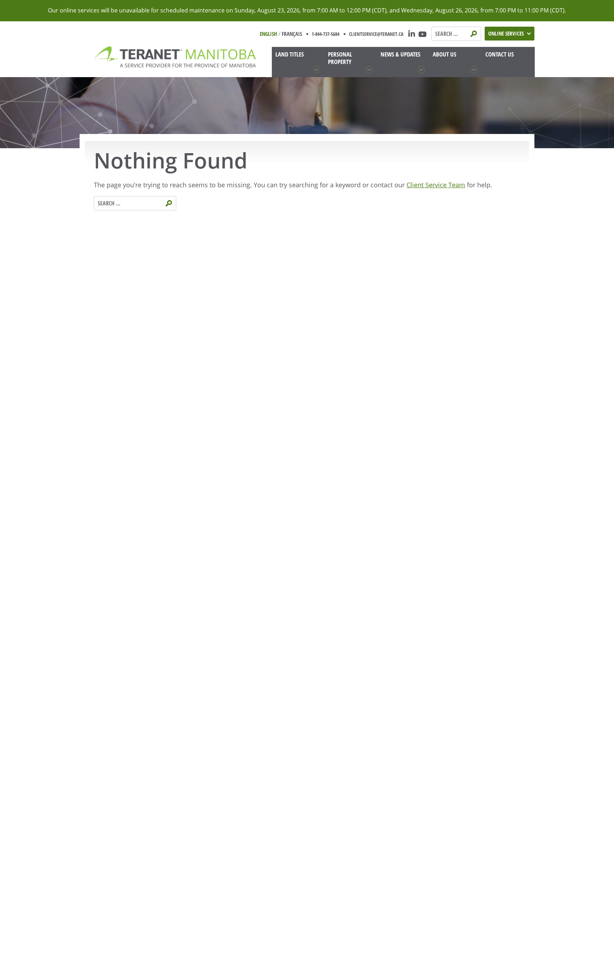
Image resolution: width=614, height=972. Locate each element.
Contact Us (499, 54)
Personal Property (340, 58)
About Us (444, 54)
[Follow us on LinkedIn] (411, 34)
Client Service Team (435, 185)
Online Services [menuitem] (506, 33)
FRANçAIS (292, 33)
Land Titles (289, 54)
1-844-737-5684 (325, 34)
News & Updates (400, 54)
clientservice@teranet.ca (376, 34)
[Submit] (474, 34)
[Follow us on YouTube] (423, 34)
